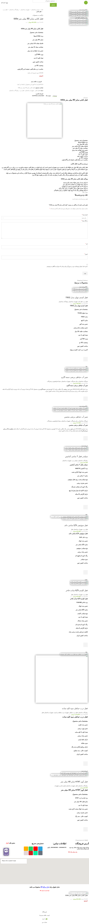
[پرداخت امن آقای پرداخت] (7, 851)
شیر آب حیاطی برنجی (81, 425)
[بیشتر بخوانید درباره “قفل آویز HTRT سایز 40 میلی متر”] (85, 829)
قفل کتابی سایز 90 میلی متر (76, 100)
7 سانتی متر (80, 476)
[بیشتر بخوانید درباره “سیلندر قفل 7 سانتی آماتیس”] (85, 507)
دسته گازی (43, 389)
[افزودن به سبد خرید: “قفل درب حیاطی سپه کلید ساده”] (85, 763)
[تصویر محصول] (80, 291)
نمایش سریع (85, 363)
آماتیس (83, 468)
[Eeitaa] (26, 849)
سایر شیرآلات (74, 381)
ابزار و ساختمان (35, 9)
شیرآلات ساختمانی (83, 381)
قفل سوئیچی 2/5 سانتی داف (76, 525)
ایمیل (86, 254)
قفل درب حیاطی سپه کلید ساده (75, 708)
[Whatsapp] (31, 849)
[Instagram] (35, 849)
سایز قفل (85, 802)
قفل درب (5, 9)
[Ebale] (35, 853)
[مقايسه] (85, 294)
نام (86, 244)
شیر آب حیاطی (83, 385)
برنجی (65, 389)
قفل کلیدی (84, 599)
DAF (80, 537)
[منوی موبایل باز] (86, 2)
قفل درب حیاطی (73, 712)
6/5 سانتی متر (80, 610)
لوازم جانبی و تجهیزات (60, 785)
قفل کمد (80, 301)
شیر (72, 429)
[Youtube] (31, 853)
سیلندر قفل (84, 465)
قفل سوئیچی (71, 480)
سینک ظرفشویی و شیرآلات (54, 381)
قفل (72, 529)
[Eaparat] (26, 853)
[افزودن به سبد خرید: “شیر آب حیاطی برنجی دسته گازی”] (85, 399)
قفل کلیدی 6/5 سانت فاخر (77, 590)
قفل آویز (84, 790)
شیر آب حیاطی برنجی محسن (76, 417)
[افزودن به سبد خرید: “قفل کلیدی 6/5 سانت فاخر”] (85, 645)
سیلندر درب (75, 460)
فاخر (83, 602)
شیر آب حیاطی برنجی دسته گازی (74, 377)
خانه (42, 9)
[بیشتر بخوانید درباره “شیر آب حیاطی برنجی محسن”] (85, 438)
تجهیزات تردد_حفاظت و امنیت (61, 712)
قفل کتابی (38, 11)
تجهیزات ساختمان (25, 9)
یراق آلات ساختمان (14, 9)
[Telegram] (40, 849)
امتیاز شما (85, 214)
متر (29, 47)
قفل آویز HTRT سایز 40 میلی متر (74, 781)
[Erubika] (40, 853)
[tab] (55, 96)
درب (10, 167)
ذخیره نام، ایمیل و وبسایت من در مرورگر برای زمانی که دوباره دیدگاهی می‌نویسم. (67, 266)
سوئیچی (78, 548)
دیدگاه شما (84, 221)
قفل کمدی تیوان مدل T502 (77, 297)
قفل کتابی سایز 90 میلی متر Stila (32, 29)
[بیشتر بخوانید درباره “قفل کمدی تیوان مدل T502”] (85, 359)
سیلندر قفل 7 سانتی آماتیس (76, 456)
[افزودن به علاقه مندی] (85, 355)
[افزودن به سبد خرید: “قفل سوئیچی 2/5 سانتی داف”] (85, 572)
